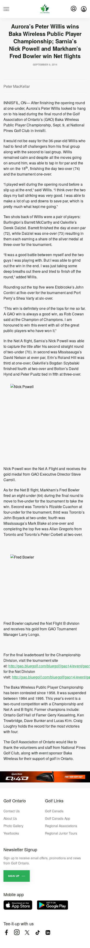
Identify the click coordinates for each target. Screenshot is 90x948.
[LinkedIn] (48, 932)
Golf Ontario (14, 800)
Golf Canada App (57, 818)
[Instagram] (17, 932)
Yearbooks (11, 833)
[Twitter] (27, 932)
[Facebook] (6, 932)
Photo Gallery (13, 825)
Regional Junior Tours (61, 833)
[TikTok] (37, 932)
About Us (10, 818)
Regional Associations (61, 825)
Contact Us (11, 811)
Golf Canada (54, 811)
